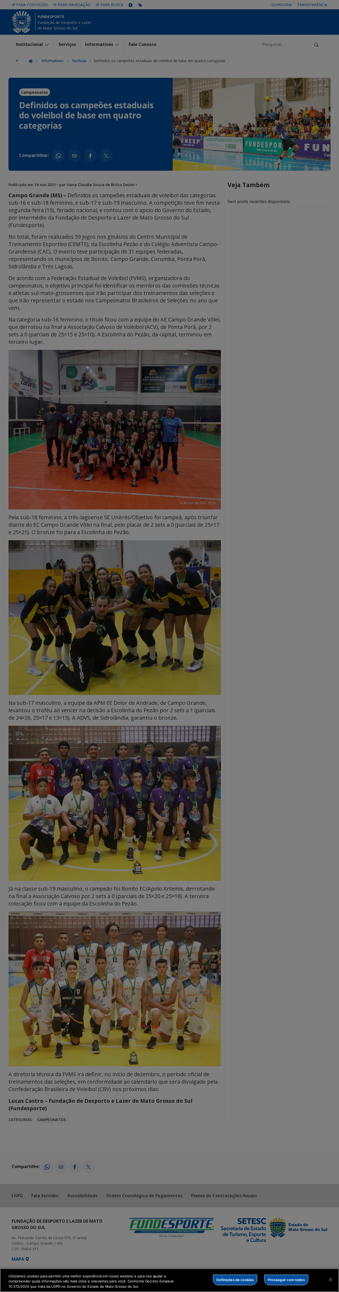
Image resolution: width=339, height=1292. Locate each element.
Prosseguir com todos (286, 1279)
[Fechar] (330, 1279)
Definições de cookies (235, 1279)
